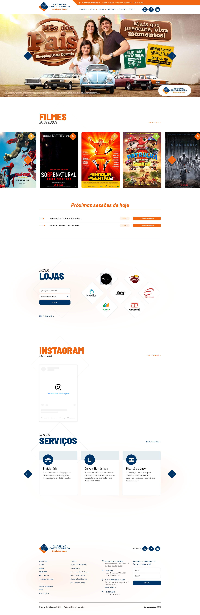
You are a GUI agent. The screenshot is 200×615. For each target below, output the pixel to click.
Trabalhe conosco (46, 579)
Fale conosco (44, 575)
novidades (112, 10)
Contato (132, 10)
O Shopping (82, 10)
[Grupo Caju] (159, 607)
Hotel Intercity (75, 568)
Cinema (101, 10)
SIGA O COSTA (153, 355)
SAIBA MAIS (5, 169)
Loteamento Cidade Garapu (79, 572)
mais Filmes (154, 122)
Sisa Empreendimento (77, 583)
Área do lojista (44, 593)
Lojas (92, 10)
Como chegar (109, 587)
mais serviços (152, 442)
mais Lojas (45, 316)
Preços (25, 176)
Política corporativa (46, 586)
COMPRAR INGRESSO (17, 182)
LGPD (41, 590)
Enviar (146, 583)
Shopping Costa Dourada (78, 579)
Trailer (8, 176)
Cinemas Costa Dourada (78, 565)
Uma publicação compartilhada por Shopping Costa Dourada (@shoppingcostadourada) (73, 418)
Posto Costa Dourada (77, 575)
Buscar (55, 302)
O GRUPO (122, 10)
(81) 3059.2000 (110, 592)
